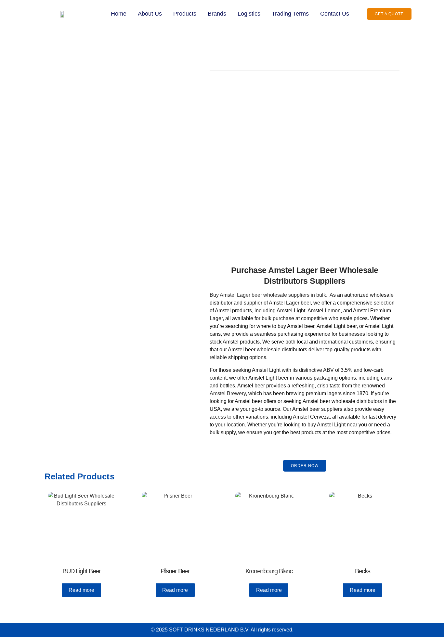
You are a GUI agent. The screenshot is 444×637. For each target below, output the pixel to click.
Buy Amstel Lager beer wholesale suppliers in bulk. (268, 295)
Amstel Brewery (228, 393)
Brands (217, 13)
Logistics (249, 13)
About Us (150, 13)
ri (321, 385)
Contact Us (334, 13)
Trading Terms (290, 13)
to (229, 417)
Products (184, 13)
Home (118, 13)
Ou (286, 409)
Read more (81, 590)
